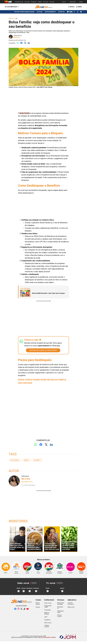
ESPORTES (61, 11)
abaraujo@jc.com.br (27, 481)
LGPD (45, 617)
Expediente (47, 619)
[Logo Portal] (43, 7)
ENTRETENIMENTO (50, 11)
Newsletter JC (60, 607)
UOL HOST (27, 1)
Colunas (38, 607)
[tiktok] (77, 12)
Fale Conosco (47, 622)
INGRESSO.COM (19, 1)
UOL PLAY (45, 1)
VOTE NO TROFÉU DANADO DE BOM (24, 11)
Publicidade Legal (60, 611)
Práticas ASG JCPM (47, 606)
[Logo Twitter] (25, 43)
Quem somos (48, 603)
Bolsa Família (14, 460)
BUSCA (64, 1)
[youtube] (81, 12)
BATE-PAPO (73, 1)
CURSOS (39, 1)
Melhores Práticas (46, 613)
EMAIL (81, 1)
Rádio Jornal (71, 607)
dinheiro (26, 460)
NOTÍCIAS (39, 11)
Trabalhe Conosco (46, 626)
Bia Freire (17, 37)
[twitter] (74, 12)
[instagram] (71, 12)
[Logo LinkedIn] (29, 43)
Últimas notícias (38, 603)
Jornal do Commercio (71, 603)
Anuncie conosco (59, 615)
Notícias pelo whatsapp (60, 603)
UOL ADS (52, 1)
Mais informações (29, 485)
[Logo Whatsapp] (18, 43)
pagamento (37, 460)
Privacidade (47, 610)
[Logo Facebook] (21, 43)
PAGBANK (33, 1)
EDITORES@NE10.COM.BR (48, 637)
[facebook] (68, 12)
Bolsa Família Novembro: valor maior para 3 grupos (48, 293)
